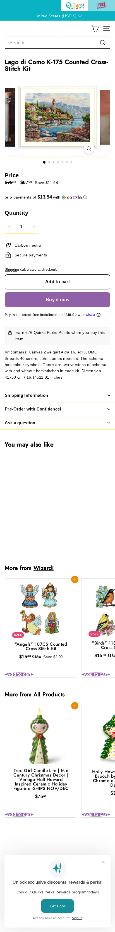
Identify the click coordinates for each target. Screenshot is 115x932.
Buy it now (57, 299)
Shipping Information (26, 395)
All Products (49, 694)
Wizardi (43, 568)
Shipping (12, 270)
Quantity (16, 213)
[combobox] (57, 43)
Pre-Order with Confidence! (33, 409)
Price (12, 175)
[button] (57, 197)
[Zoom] (89, 148)
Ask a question (20, 422)
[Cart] (95, 28)
